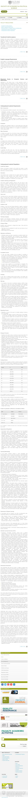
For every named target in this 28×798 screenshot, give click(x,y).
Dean (17, 763)
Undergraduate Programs (20, 754)
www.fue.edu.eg (5, 797)
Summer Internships (4, 679)
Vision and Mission (4, 659)
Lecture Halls (4, 776)
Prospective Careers (4, 672)
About (3, 755)
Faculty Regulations (14, 19)
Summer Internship (5, 760)
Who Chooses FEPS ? (5, 674)
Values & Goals (5, 759)
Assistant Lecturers (19, 770)
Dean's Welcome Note (5, 654)
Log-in (26, 11)
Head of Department (19, 765)
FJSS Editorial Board (4, 670)
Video (17, 777)
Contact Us (22, 11)
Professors (17, 767)
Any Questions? (21, 739)
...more (26, 720)
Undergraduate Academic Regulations (8, 30)
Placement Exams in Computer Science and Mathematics (11, 28)
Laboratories (4, 777)
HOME (3, 19)
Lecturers (17, 769)
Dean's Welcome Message (7, 754)
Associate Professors (19, 768)
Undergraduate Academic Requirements (8, 29)
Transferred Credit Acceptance (6, 25)
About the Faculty (7, 19)
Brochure (7, 786)
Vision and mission (5, 756)
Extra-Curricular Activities (5, 663)
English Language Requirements (7, 27)
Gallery (17, 776)
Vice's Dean (18, 764)
